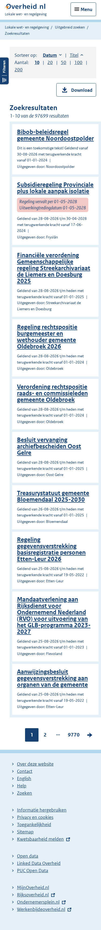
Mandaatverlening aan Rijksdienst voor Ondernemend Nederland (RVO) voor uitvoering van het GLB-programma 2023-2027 (53, 615)
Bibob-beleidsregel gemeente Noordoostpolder (55, 135)
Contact (24, 771)
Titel (76, 55)
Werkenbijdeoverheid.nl (41, 909)
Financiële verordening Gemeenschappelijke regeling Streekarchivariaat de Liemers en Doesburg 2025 (53, 268)
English (24, 778)
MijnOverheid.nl (33, 887)
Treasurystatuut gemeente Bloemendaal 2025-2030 (53, 496)
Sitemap (25, 832)
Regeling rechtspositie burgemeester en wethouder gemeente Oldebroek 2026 (47, 336)
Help (21, 786)
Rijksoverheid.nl (33, 895)
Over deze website (35, 764)
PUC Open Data (32, 870)
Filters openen (4, 71)
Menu (86, 9)
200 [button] (19, 70)
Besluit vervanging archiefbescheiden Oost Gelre (49, 446)
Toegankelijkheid (34, 824)
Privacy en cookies (35, 817)
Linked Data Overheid (39, 863)
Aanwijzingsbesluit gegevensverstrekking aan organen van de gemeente (52, 678)
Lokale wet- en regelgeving (27, 27)
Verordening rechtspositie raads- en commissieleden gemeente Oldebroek (52, 393)
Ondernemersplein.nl (38, 902)
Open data (27, 856)
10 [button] (36, 62)
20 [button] (50, 62)
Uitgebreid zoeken (70, 27)
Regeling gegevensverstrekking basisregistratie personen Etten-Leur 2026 (51, 549)
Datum (52, 55)
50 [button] (63, 62)
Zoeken (24, 793)
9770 (74, 736)
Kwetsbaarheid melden (40, 839)
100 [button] (78, 62)
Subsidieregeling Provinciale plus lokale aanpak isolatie (55, 188)
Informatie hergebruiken (42, 810)
